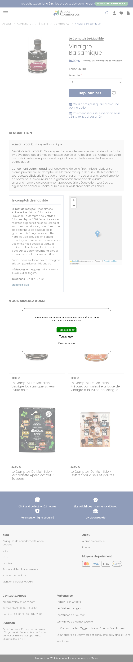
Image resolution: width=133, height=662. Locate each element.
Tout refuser (66, 336)
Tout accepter (66, 329)
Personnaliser (66, 343)
